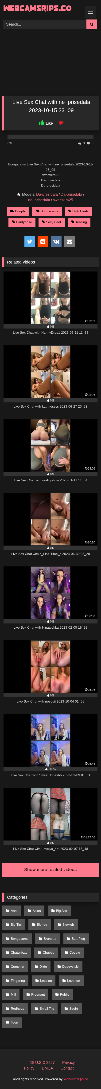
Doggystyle (70, 966)
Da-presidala (47, 194)
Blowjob (68, 924)
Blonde (42, 924)
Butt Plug (78, 938)
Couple (20, 211)
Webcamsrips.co (75, 1079)
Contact (67, 1068)
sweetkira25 (63, 200)
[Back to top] (86, 1075)
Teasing (81, 222)
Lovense (73, 980)
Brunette (50, 938)
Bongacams (49, 211)
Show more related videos (50, 869)
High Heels (80, 211)
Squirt (73, 1008)
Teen (14, 1022)
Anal (14, 911)
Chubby (48, 952)
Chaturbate (19, 952)
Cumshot (17, 966)
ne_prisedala (39, 200)
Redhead (17, 1008)
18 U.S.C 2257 (42, 1063)
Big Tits (16, 924)
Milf (13, 994)
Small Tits (47, 1008)
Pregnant (38, 994)
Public (64, 994)
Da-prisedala (71, 194)
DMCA (47, 1068)
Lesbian (46, 980)
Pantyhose (24, 222)
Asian (37, 911)
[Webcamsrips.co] (41, 9)
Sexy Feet (53, 222)
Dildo (43, 966)
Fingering (18, 980)
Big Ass (61, 911)
